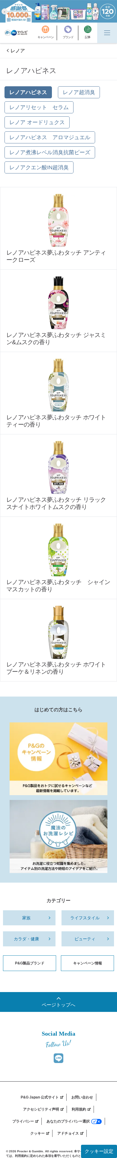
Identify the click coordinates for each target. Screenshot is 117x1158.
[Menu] (107, 33)
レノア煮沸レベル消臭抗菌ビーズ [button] (49, 152)
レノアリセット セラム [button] (39, 107)
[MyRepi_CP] (58, 758)
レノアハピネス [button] (28, 92)
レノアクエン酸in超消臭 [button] (39, 167)
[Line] (58, 1058)
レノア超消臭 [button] (79, 92)
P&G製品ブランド (29, 963)
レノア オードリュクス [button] (37, 122)
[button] (5, 11)
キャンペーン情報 (87, 963)
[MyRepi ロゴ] (16, 33)
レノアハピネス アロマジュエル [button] (49, 137)
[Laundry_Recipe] (58, 836)
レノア (17, 50)
